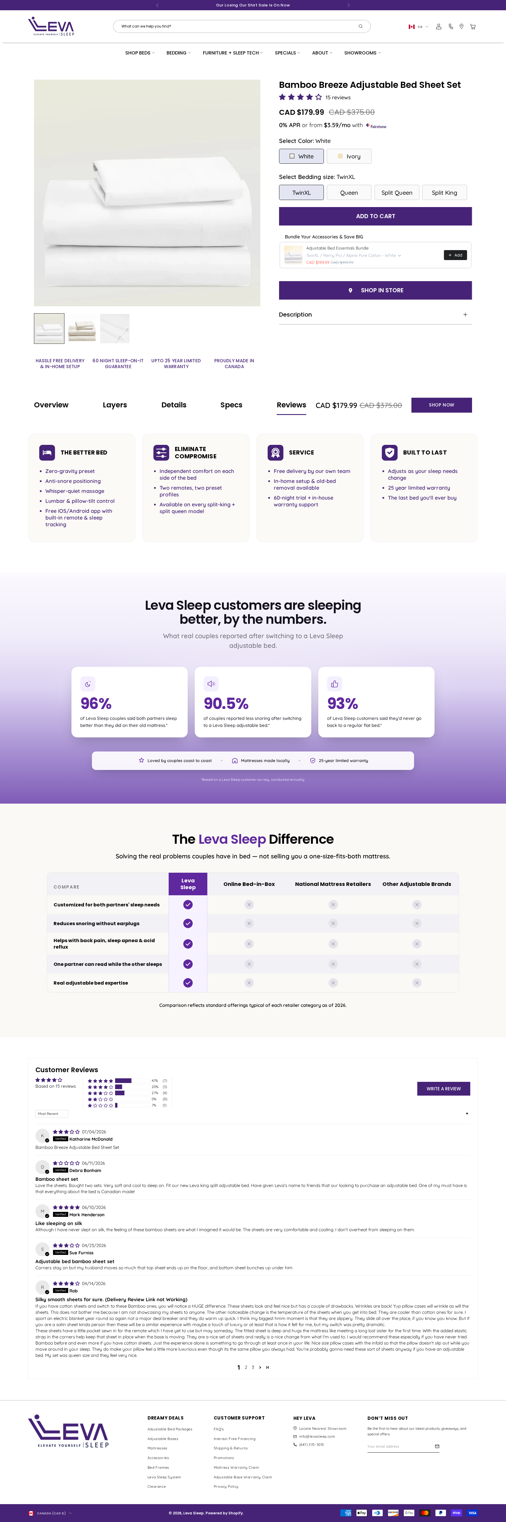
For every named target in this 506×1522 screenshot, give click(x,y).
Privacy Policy (226, 1486)
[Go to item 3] (115, 328)
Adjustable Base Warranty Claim (243, 1477)
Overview (51, 405)
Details (174, 405)
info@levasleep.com (317, 1436)
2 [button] (246, 1367)
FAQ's (219, 1429)
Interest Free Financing (235, 1438)
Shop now (441, 405)
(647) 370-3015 (311, 1444)
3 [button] (253, 1367)
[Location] (461, 26)
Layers (115, 405)
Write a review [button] (444, 1089)
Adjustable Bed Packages (170, 1429)
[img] (67, 1132)
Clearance (157, 1486)
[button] (301, 97)
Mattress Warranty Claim (236, 1467)
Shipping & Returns (231, 1448)
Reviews (291, 405)
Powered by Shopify (224, 1513)
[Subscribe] (437, 1446)
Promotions (224, 1458)
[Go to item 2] (82, 328)
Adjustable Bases (163, 1438)
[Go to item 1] (49, 328)
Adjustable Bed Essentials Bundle (337, 248)
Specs (231, 405)
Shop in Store (382, 290)
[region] (253, 932)
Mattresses (157, 1448)
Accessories (158, 1458)
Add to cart (375, 216)
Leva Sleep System (164, 1477)
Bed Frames (158, 1467)
